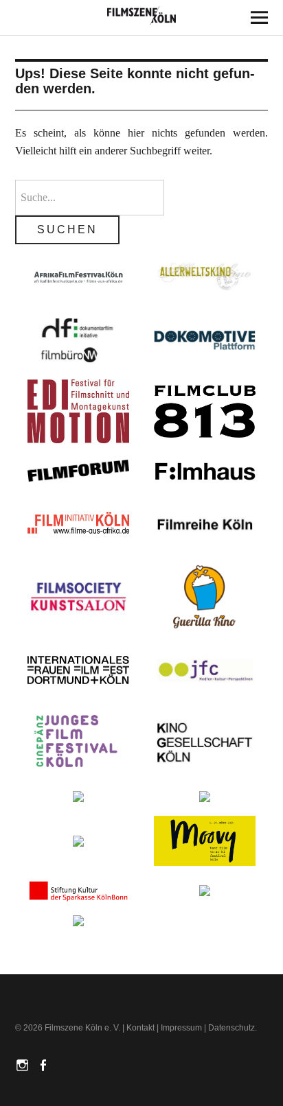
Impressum (181, 1028)
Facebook (44, 1064)
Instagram (24, 1064)
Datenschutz (231, 1028)
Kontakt (140, 1028)
